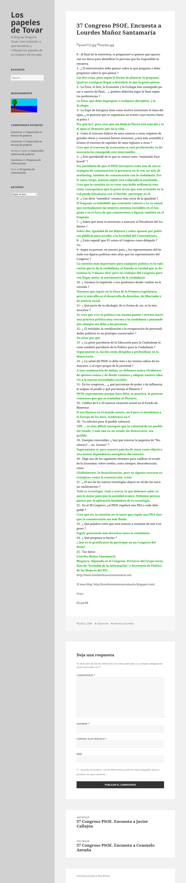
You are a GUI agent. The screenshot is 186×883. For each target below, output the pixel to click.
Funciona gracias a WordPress (93, 875)
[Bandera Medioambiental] (24, 105)
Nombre (83, 723)
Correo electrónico (92, 738)
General (118, 623)
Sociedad (129, 623)
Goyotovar (16, 132)
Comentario (86, 675)
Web (79, 754)
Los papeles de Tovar (27, 22)
